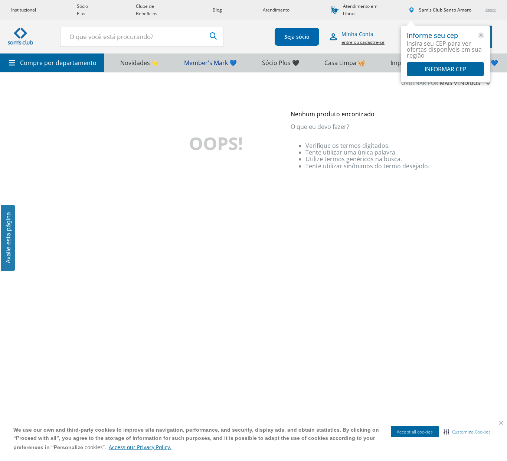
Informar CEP (446, 69)
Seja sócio (297, 36)
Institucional (23, 10)
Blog (217, 10)
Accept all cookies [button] (415, 432)
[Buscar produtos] (213, 36)
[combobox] (141, 37)
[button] (467, 432)
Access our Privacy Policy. (140, 447)
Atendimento (276, 10)
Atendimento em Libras (360, 10)
